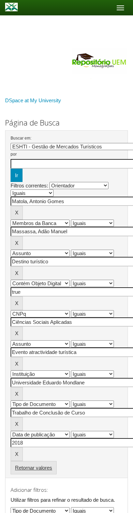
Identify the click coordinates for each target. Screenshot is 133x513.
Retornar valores (33, 468)
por (14, 154)
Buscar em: (21, 138)
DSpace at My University (33, 100)
